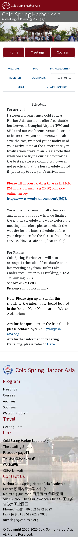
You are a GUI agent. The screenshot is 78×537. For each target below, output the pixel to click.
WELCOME (14, 68)
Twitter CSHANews (17, 458)
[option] (39, 32)
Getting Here (12, 426)
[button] (6, 32)
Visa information (57, 87)
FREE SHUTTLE (63, 77)
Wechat (8, 464)
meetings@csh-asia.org (20, 519)
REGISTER (15, 77)
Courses (63, 52)
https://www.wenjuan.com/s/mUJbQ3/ (37, 198)
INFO (35, 68)
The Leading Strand (17, 446)
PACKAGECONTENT (61, 68)
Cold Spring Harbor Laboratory (26, 440)
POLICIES (21, 87)
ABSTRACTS (39, 77)
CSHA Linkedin (14, 470)
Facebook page (14, 452)
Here (51, 344)
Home (13, 52)
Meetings (38, 52)
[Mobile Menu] (71, 10)
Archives (9, 401)
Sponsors (10, 407)
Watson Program (16, 413)
